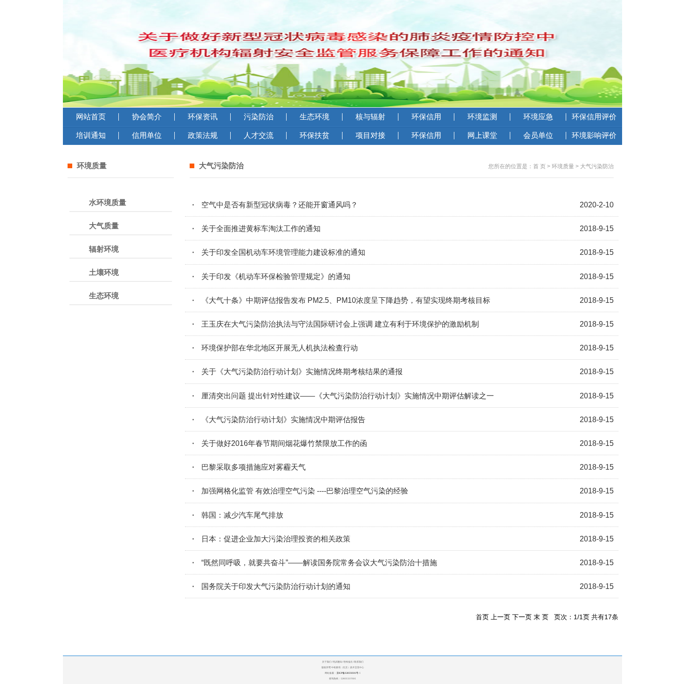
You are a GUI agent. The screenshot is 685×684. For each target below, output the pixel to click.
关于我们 (326, 661)
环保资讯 (203, 117)
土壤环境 (104, 272)
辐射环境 (104, 249)
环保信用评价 (594, 117)
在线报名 (348, 661)
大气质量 (104, 226)
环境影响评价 (594, 135)
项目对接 (370, 135)
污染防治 (259, 117)
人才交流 (259, 135)
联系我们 (358, 661)
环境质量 (563, 166)
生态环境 (314, 117)
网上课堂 (482, 135)
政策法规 (203, 135)
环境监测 (482, 117)
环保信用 (426, 117)
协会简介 (147, 117)
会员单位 (538, 135)
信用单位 (147, 135)
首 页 (539, 166)
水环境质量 (107, 202)
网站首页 (91, 117)
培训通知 (91, 135)
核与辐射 (370, 117)
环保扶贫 (314, 135)
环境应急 (538, 117)
